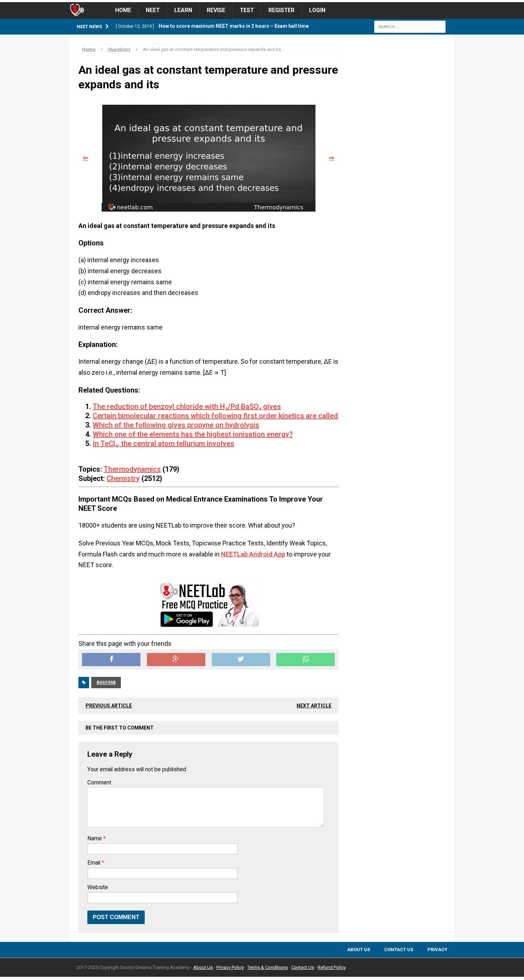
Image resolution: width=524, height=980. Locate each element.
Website (97, 887)
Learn (183, 10)
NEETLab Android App (253, 554)
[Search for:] (410, 26)
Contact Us (398, 949)
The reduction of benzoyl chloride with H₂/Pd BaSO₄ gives (187, 406)
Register (281, 10)
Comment (99, 782)
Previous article (109, 706)
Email (94, 863)
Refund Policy (332, 967)
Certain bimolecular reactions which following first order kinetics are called (215, 415)
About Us (358, 949)
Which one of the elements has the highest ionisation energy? (193, 434)
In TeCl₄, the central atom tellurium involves (163, 443)
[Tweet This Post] (241, 659)
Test (247, 10)
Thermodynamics (132, 469)
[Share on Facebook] (111, 659)
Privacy (437, 949)
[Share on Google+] (176, 659)
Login (317, 10)
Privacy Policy (230, 967)
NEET (153, 10)
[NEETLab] (262, 1)
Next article (314, 706)
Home (123, 10)
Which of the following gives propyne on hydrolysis (176, 425)
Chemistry (123, 478)
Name (95, 838)
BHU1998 (106, 682)
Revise (216, 10)
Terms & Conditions (267, 967)
